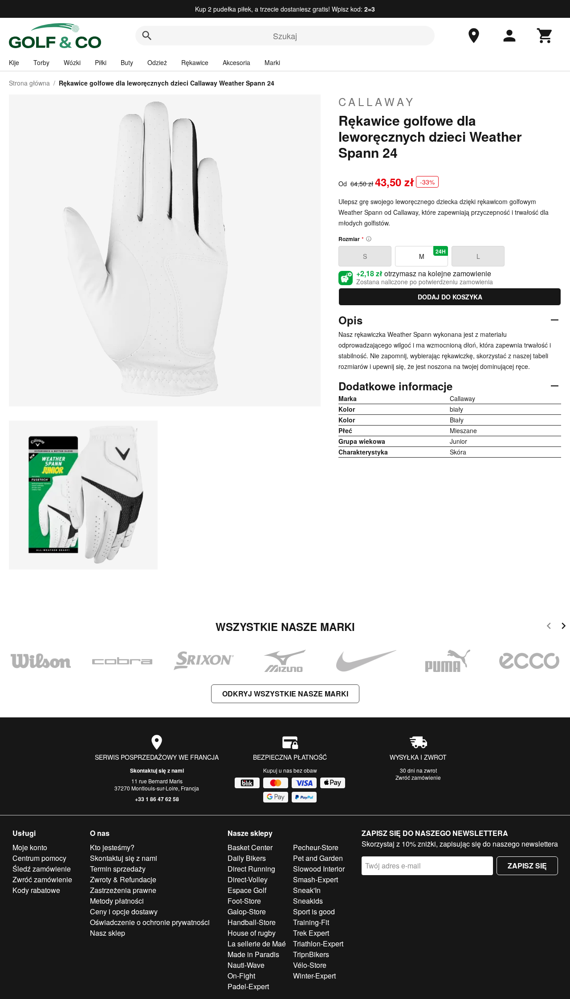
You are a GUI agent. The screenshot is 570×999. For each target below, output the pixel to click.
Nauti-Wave (246, 965)
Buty (127, 62)
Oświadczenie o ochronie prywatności (150, 922)
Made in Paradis (253, 954)
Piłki (100, 62)
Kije (14, 62)
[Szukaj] (147, 35)
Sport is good (314, 911)
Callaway (376, 101)
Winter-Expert (314, 975)
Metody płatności (117, 901)
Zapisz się (527, 865)
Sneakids (308, 901)
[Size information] (369, 239)
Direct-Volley (248, 879)
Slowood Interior (319, 869)
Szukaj (285, 35)
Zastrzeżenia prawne (123, 890)
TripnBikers (311, 954)
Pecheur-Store (315, 847)
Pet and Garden (318, 858)
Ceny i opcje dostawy (124, 911)
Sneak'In (307, 890)
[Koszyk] (545, 36)
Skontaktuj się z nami (157, 770)
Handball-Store (252, 922)
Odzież (157, 62)
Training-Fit (311, 922)
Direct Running (251, 869)
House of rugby (252, 933)
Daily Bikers (247, 858)
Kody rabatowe (36, 890)
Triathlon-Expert (318, 943)
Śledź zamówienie (41, 869)
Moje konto (29, 847)
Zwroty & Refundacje (123, 879)
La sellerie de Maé (257, 943)
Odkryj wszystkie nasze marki (285, 693)
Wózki (72, 62)
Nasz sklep (107, 933)
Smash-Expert (315, 879)
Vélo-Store (309, 965)
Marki (272, 62)
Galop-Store (247, 911)
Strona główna (29, 82)
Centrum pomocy (39, 858)
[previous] (548, 627)
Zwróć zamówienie (418, 777)
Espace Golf (247, 890)
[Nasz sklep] (474, 36)
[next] (563, 627)
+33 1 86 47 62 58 (157, 799)
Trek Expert (311, 933)
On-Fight (241, 975)
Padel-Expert (248, 986)
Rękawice (194, 62)
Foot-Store (244, 901)
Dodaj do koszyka (450, 296)
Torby (41, 62)
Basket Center (250, 847)
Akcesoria (236, 62)
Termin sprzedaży (118, 869)
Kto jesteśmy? (112, 847)
